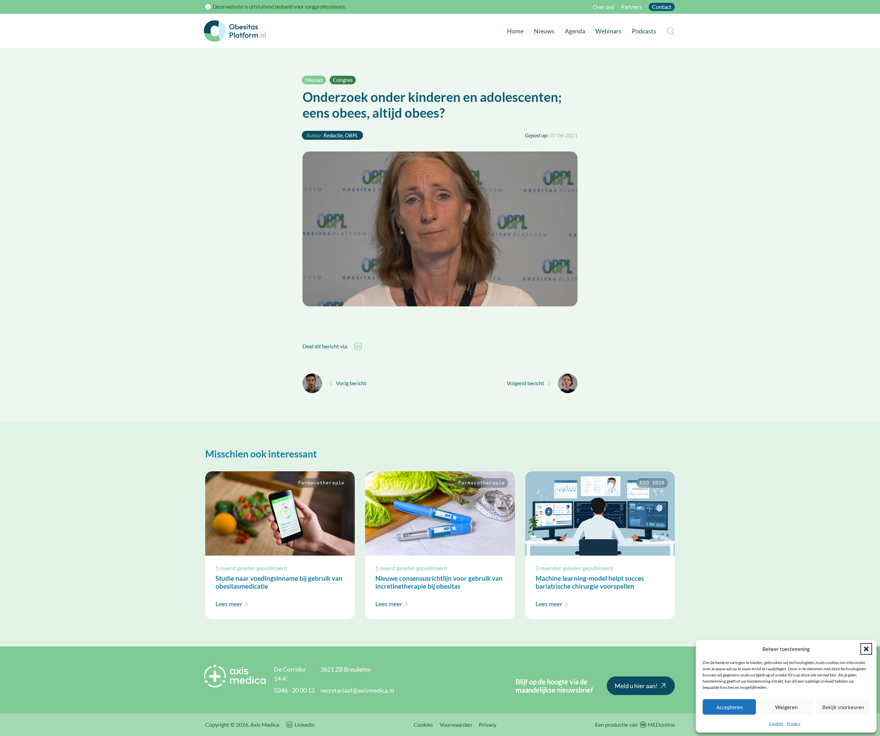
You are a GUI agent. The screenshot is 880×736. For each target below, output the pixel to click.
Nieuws (544, 31)
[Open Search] (671, 31)
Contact (661, 6)
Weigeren (786, 707)
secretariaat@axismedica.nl (357, 690)
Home (515, 31)
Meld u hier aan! (636, 686)
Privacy (793, 723)
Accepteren (729, 707)
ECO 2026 (652, 483)
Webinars (608, 31)
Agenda (575, 31)
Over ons (603, 6)
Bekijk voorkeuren (843, 707)
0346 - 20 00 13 (294, 690)
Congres (343, 79)
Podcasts (644, 31)
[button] (866, 648)
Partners (631, 6)
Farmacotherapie (321, 483)
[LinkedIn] (358, 346)
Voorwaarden (456, 724)
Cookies (776, 723)
